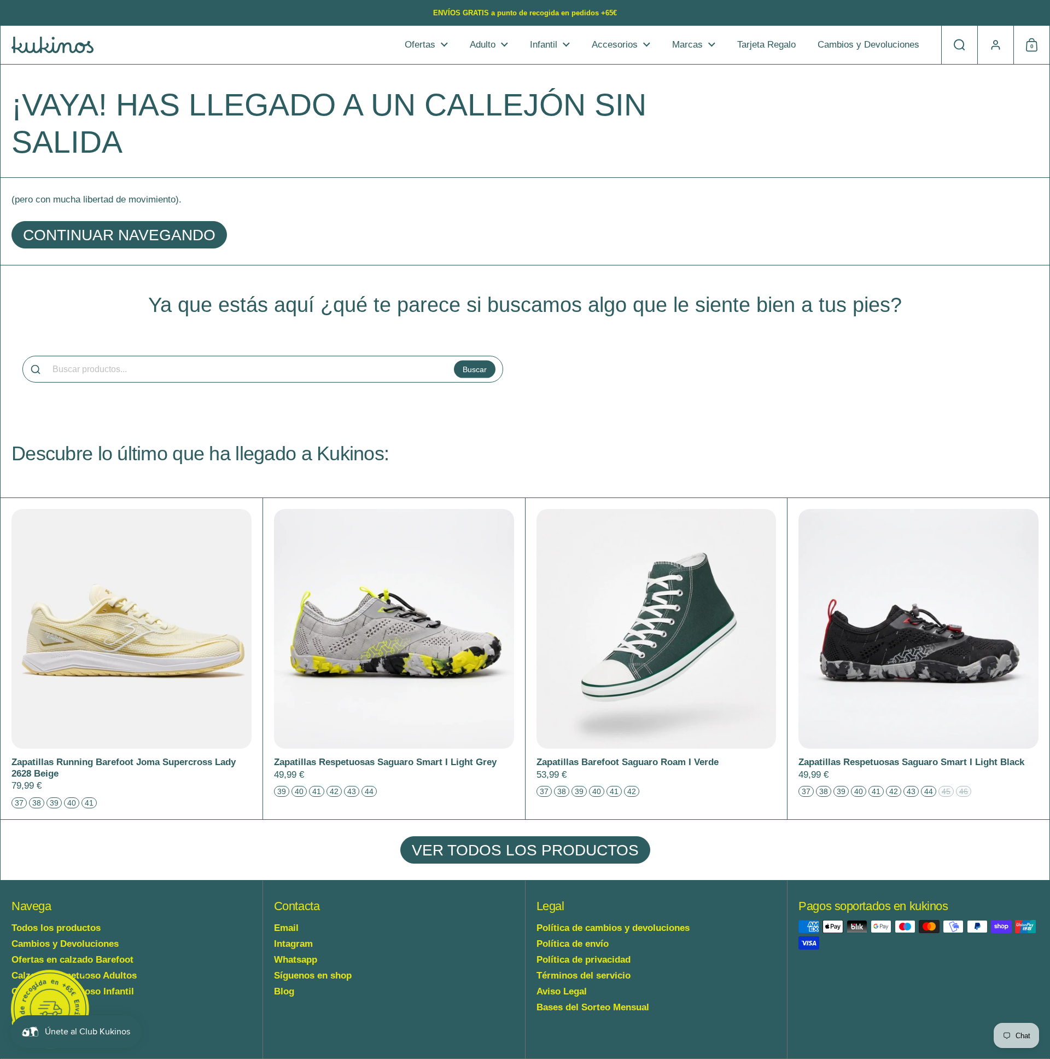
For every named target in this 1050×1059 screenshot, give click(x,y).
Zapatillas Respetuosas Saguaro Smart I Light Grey (394, 658)
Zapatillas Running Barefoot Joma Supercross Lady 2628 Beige (131, 658)
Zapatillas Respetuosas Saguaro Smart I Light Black (918, 658)
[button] (959, 45)
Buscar (475, 368)
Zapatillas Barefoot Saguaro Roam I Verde (657, 658)
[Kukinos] (52, 45)
